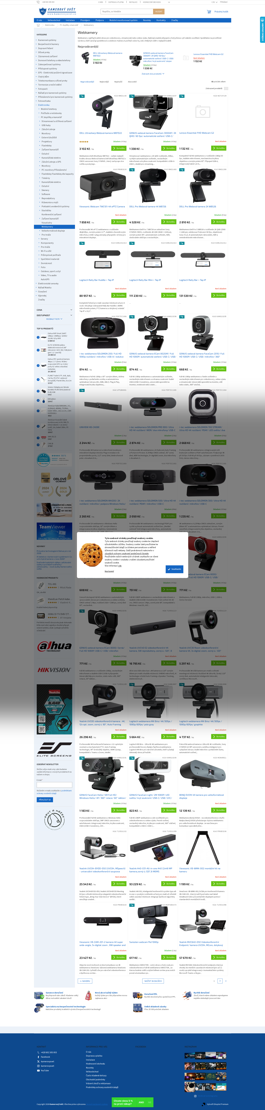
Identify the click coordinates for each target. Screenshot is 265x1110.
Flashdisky (46, 145)
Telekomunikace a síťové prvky (52, 80)
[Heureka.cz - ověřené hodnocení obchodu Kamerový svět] (54, 460)
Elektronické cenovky (48, 283)
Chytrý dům (43, 76)
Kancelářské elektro (51, 157)
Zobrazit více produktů (152, 74)
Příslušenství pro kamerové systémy (55, 97)
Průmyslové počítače (51, 255)
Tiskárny (46, 178)
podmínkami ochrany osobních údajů (54, 792)
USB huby (46, 125)
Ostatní (45, 153)
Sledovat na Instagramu (207, 1096)
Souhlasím (176, 569)
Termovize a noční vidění (49, 84)
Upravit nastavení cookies (97, 1104)
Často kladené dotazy (96, 1075)
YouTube (45, 1070)
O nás (100, 2)
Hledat (158, 11)
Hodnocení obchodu (152, 2)
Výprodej (42, 295)
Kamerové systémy (47, 40)
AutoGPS (45, 279)
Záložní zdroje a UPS (51, 161)
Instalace (133, 2)
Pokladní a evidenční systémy (55, 206)
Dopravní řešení (45, 48)
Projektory (47, 141)
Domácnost (46, 263)
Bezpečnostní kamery (48, 44)
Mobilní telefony (49, 109)
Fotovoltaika (44, 101)
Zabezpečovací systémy (49, 64)
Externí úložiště (49, 137)
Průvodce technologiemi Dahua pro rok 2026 (54, 552)
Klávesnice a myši (50, 202)
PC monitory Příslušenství (54, 169)
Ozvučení (42, 291)
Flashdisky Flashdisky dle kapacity (58, 173)
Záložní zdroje (48, 129)
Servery (44, 238)
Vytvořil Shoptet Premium (217, 1104)
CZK (213, 2)
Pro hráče (46, 234)
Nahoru (86, 981)
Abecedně (132, 81)
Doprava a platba (116, 2)
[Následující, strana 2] (220, 981)
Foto (43, 267)
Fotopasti (43, 88)
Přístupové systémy (47, 68)
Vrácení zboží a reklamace (98, 1083)
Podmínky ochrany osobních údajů (102, 1087)
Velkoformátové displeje (53, 230)
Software (46, 194)
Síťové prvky (44, 52)
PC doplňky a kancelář (51, 117)
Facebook (45, 1056)
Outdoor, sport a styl (51, 271)
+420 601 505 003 (49, 1052)
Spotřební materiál (50, 259)
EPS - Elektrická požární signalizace (55, 72)
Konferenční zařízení (51, 214)
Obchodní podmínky (95, 1079)
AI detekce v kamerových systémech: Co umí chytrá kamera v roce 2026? (54, 558)
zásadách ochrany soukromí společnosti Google (127, 553)
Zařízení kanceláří (50, 149)
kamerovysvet (47, 1061)
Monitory (46, 133)
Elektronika (43, 105)
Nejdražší (118, 81)
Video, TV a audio (49, 275)
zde (120, 565)
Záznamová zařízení (47, 56)
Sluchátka (46, 210)
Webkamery (47, 226)
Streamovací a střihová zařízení (57, 121)
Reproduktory (48, 198)
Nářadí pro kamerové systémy (52, 92)
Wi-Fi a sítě (46, 251)
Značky (41, 299)
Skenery (45, 190)
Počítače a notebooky (51, 113)
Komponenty (47, 243)
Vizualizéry (47, 222)
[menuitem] (39, 20)
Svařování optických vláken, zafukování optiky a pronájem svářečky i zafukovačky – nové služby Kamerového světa (54, 565)
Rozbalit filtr (53, 319)
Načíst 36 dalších (153, 981)
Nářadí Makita (44, 287)
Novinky (90, 1067)
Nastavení (109, 571)
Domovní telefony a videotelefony (54, 60)
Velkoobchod (92, 1071)
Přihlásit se (45, 799)
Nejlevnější (104, 81)
